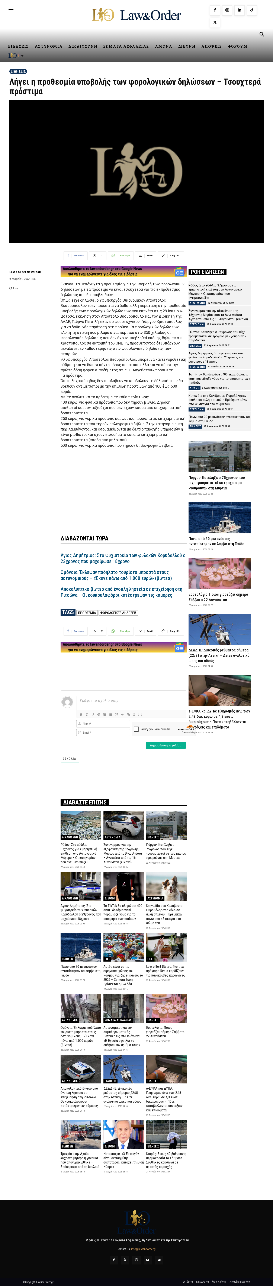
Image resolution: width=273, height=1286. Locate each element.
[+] (140, 714)
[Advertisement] (124, 489)
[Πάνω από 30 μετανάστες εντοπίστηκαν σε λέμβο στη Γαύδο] (81, 947)
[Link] (129, 714)
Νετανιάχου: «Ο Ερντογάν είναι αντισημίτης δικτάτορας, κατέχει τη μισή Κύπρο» (123, 1160)
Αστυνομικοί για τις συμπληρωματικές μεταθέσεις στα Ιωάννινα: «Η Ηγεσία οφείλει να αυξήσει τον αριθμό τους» (121, 1036)
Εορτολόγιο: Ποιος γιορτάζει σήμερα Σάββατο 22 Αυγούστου (165, 1031)
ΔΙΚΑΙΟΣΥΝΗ (70, 837)
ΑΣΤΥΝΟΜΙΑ (113, 837)
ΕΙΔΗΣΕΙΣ (18, 71)
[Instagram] (227, 10)
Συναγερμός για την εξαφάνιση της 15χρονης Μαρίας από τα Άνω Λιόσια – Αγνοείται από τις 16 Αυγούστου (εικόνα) (122, 853)
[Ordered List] (105, 714)
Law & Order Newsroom (25, 272)
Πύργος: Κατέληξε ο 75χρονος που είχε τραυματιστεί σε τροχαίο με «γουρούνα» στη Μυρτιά (166, 851)
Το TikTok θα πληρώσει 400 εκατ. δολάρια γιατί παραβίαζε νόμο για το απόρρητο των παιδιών (122, 912)
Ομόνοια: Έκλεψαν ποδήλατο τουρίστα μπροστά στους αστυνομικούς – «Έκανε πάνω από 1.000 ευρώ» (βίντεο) (116, 575)
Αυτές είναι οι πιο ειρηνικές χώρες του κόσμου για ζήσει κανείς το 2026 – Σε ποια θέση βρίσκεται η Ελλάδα (123, 975)
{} (134, 714)
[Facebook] (215, 10)
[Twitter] (125, 1260)
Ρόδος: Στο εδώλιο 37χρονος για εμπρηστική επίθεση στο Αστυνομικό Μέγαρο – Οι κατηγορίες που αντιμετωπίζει (79, 853)
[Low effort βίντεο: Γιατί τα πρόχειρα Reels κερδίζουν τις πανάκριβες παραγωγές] (166, 947)
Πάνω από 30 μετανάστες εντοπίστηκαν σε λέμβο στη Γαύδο (80, 970)
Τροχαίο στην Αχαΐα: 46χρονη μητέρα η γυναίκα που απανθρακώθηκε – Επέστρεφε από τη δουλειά (80, 1160)
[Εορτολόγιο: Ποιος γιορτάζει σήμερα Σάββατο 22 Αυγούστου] (166, 1008)
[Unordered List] (111, 714)
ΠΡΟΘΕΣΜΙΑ (87, 613)
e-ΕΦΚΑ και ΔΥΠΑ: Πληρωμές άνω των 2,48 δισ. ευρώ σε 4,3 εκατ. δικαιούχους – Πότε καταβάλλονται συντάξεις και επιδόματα (164, 1099)
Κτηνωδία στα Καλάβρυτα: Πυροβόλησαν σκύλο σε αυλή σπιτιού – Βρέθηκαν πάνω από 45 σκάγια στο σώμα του (164, 914)
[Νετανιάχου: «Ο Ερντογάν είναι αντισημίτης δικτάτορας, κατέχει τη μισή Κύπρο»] (123, 1134)
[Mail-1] (159, 1260)
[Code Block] (123, 714)
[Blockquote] (117, 714)
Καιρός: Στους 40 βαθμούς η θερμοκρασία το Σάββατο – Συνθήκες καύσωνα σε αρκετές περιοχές (166, 1160)
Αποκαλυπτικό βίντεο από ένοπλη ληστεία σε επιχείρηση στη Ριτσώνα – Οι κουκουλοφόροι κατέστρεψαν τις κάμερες (121, 592)
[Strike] (99, 714)
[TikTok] (252, 10)
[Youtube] (148, 1260)
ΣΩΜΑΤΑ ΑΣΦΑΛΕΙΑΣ (118, 1020)
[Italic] (87, 714)
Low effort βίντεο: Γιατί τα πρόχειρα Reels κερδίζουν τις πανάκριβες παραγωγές (165, 970)
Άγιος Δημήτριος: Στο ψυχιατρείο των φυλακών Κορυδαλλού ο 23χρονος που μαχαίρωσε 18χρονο (123, 558)
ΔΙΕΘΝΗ (110, 898)
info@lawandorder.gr (143, 1249)
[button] (262, 35)
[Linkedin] (239, 10)
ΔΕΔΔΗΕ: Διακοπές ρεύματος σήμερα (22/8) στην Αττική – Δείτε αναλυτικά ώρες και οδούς (122, 1095)
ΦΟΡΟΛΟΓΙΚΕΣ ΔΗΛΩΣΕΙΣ (118, 613)
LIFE (107, 959)
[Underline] (93, 714)
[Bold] (81, 714)
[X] (215, 23)
